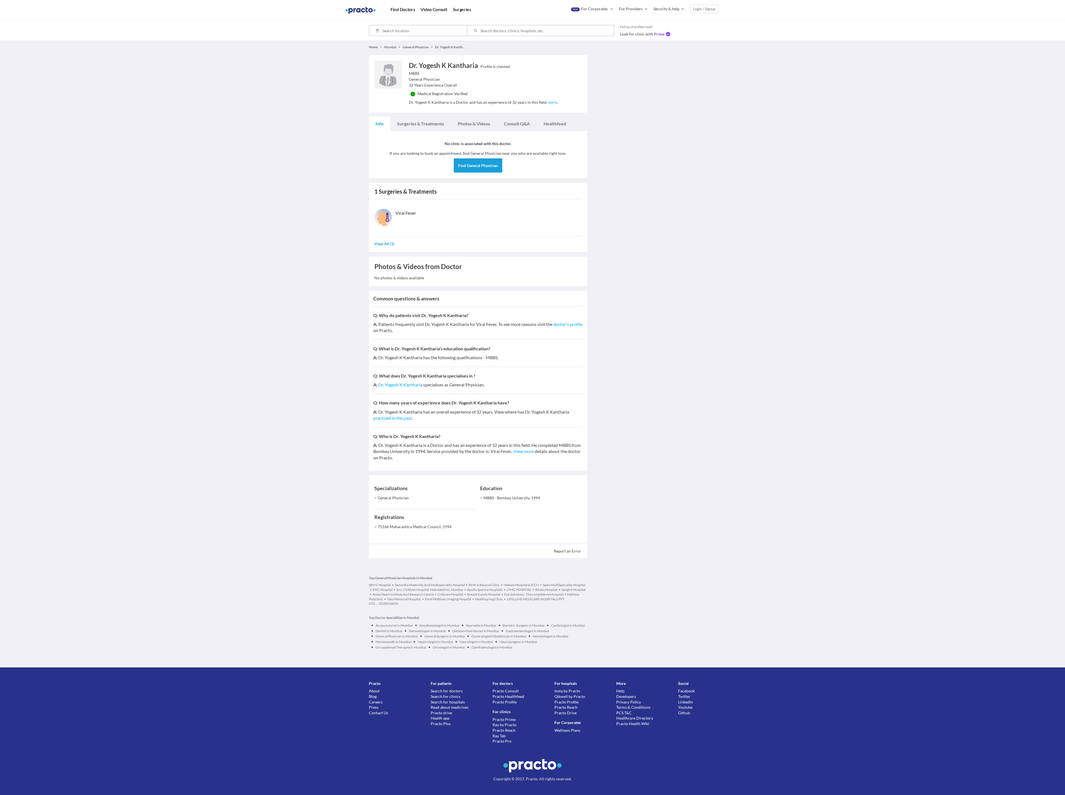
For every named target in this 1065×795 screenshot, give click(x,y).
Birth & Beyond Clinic (484, 585)
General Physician (393, 497)
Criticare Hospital (450, 594)
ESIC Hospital (382, 590)
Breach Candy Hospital (483, 594)
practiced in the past (392, 418)
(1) (384, 243)
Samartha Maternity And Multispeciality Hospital (430, 585)
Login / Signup (704, 9)
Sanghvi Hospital (573, 590)
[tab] (379, 124)
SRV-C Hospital (380, 585)
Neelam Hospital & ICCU (521, 585)
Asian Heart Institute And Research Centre (403, 594)
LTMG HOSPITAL (518, 590)
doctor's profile (567, 324)
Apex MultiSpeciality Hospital (564, 585)
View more (523, 451)
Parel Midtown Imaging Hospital (448, 599)
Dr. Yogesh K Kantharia (400, 384)
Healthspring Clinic (489, 599)
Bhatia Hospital (546, 590)
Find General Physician (478, 165)
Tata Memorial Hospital (404, 599)
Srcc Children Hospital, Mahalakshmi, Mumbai (429, 590)
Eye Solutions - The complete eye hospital (533, 594)
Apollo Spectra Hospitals (485, 590)
